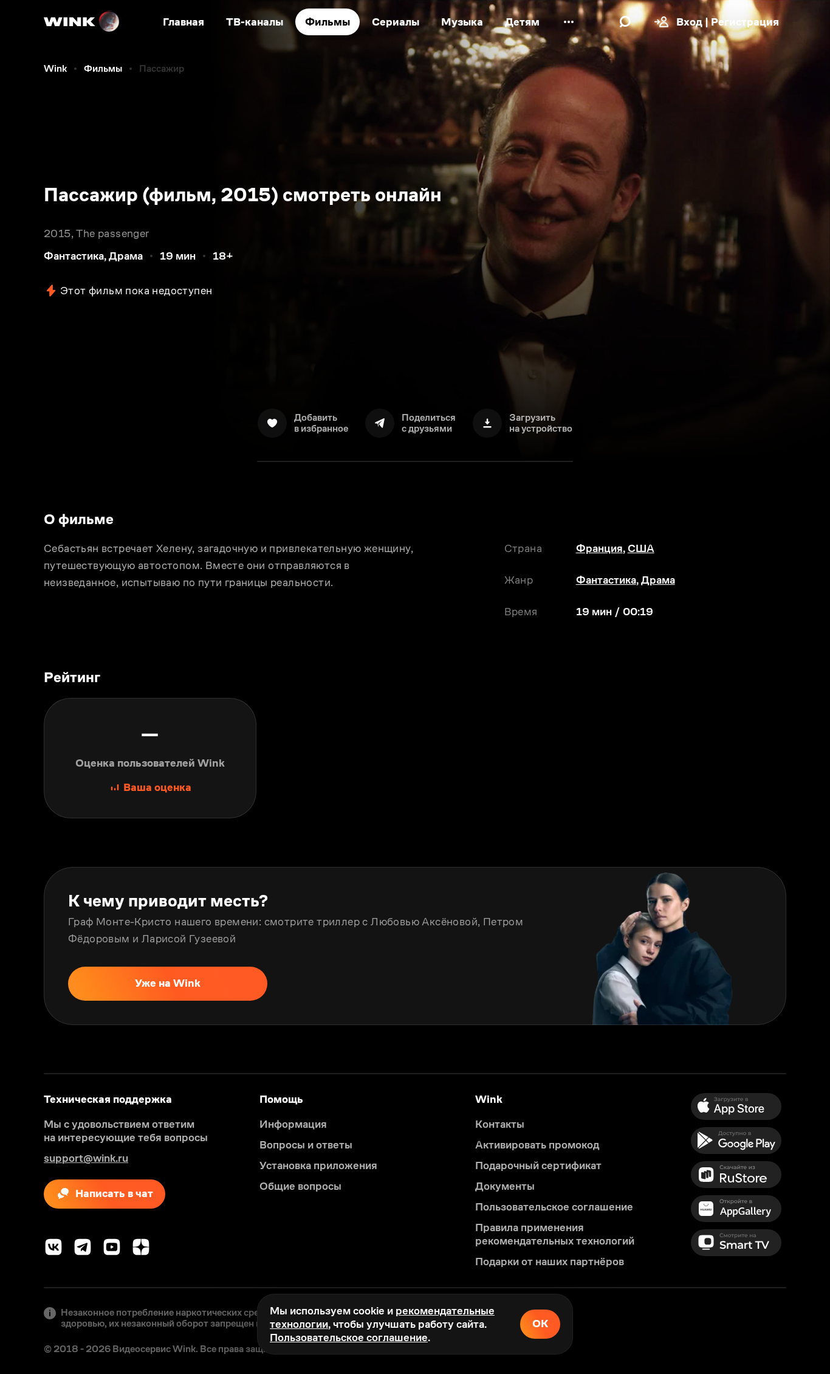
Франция (599, 548)
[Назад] (22, 946)
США (641, 548)
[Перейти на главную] (82, 22)
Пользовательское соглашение (349, 1337)
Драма (658, 580)
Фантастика (606, 580)
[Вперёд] (808, 946)
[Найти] (625, 22)
